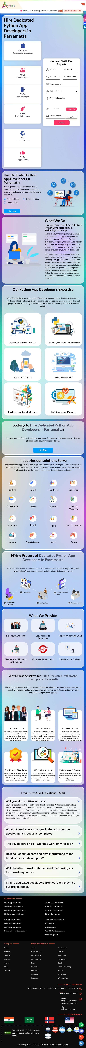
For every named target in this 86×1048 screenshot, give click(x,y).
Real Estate (62, 955)
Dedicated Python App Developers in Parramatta (49, 557)
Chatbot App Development (54, 903)
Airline (33, 948)
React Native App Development (15, 931)
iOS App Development (52, 914)
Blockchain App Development (14, 914)
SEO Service (49, 923)
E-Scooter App (36, 951)
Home (6, 948)
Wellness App (63, 978)
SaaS (60, 963)
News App (34, 978)
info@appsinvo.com (31, 11)
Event (33, 963)
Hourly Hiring (12, 202)
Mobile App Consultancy (12, 927)
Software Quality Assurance (54, 919)
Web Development (51, 935)
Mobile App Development (13, 903)
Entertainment (36, 959)
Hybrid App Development (53, 910)
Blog (6, 967)
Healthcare (35, 970)
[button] (81, 1043)
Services (7, 955)
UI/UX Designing (50, 927)
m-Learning (35, 974)
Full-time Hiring (13, 199)
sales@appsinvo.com (49, 11)
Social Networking (64, 967)
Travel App (62, 974)
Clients (6, 963)
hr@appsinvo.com (68, 1009)
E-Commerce (36, 955)
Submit (61, 123)
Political (60, 951)
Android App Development (13, 906)
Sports (60, 970)
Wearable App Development (54, 931)
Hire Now (12, 211)
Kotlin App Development (12, 923)
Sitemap (7, 970)
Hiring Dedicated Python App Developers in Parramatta (52, 677)
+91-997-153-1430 (70, 993)
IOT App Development (12, 919)
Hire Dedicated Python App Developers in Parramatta (48, 427)
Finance (34, 967)
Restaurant (62, 959)
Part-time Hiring (32, 199)
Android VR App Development (14, 910)
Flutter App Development (53, 906)
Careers (7, 959)
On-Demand (62, 948)
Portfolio (7, 951)
